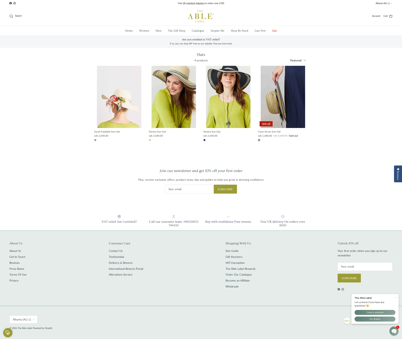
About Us (15, 250)
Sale (274, 30)
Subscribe (225, 189)
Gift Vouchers (233, 256)
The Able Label (25, 328)
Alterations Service (121, 274)
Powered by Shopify (42, 328)
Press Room (16, 268)
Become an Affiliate (237, 280)
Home (129, 30)
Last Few (260, 30)
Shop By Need (239, 30)
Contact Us (116, 250)
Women (144, 30)
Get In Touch (17, 256)
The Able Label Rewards (240, 268)
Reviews (14, 262)
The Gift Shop (176, 30)
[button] (394, 331)
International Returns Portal (126, 268)
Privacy (14, 280)
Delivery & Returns (121, 262)
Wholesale (232, 286)
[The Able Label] (201, 16)
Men (158, 30)
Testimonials (116, 256)
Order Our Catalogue (238, 274)
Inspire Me (217, 30)
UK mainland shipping (193, 3)
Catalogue (198, 30)
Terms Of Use (18, 274)
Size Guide (232, 250)
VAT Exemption (235, 262)
